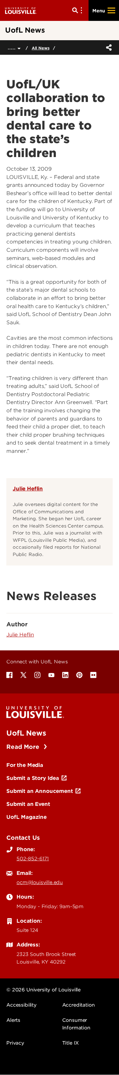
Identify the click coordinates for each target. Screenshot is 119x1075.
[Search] (78, 10)
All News (41, 48)
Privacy (15, 1043)
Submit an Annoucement (39, 791)
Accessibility (21, 1005)
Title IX (70, 1043)
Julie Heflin (28, 488)
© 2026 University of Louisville (43, 990)
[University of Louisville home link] (21, 10)
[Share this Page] (107, 47)
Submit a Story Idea (32, 778)
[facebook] (9, 675)
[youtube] (51, 675)
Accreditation (78, 1005)
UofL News (26, 733)
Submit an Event (28, 804)
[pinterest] (79, 675)
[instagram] (37, 675)
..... (12, 47)
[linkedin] (65, 675)
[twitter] (23, 675)
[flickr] (93, 675)
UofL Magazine (26, 817)
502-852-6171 (33, 859)
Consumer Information (76, 1024)
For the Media (24, 765)
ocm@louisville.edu (40, 882)
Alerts (13, 1020)
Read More (23, 746)
